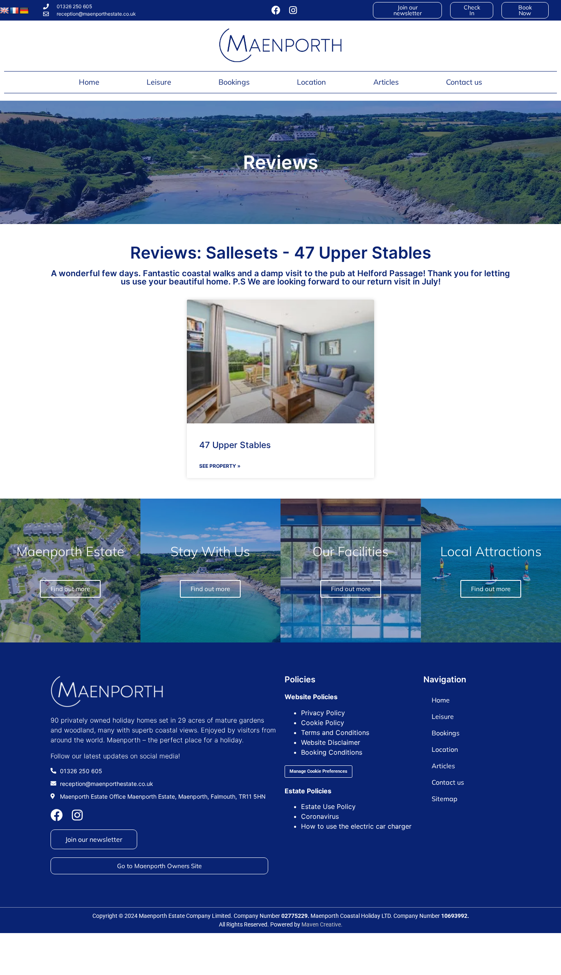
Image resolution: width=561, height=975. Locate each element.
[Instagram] (293, 10)
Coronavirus (320, 816)
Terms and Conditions (335, 732)
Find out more (490, 589)
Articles (386, 82)
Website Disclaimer (330, 742)
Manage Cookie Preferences (318, 771)
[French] (14, 11)
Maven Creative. (322, 924)
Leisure (159, 82)
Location (311, 82)
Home (89, 82)
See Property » (220, 466)
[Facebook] (275, 10)
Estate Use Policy (328, 806)
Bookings (234, 82)
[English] (4, 11)
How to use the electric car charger (356, 826)
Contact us (464, 82)
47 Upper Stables (235, 445)
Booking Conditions (331, 752)
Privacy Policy (323, 713)
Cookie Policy (322, 723)
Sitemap (445, 799)
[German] (24, 11)
